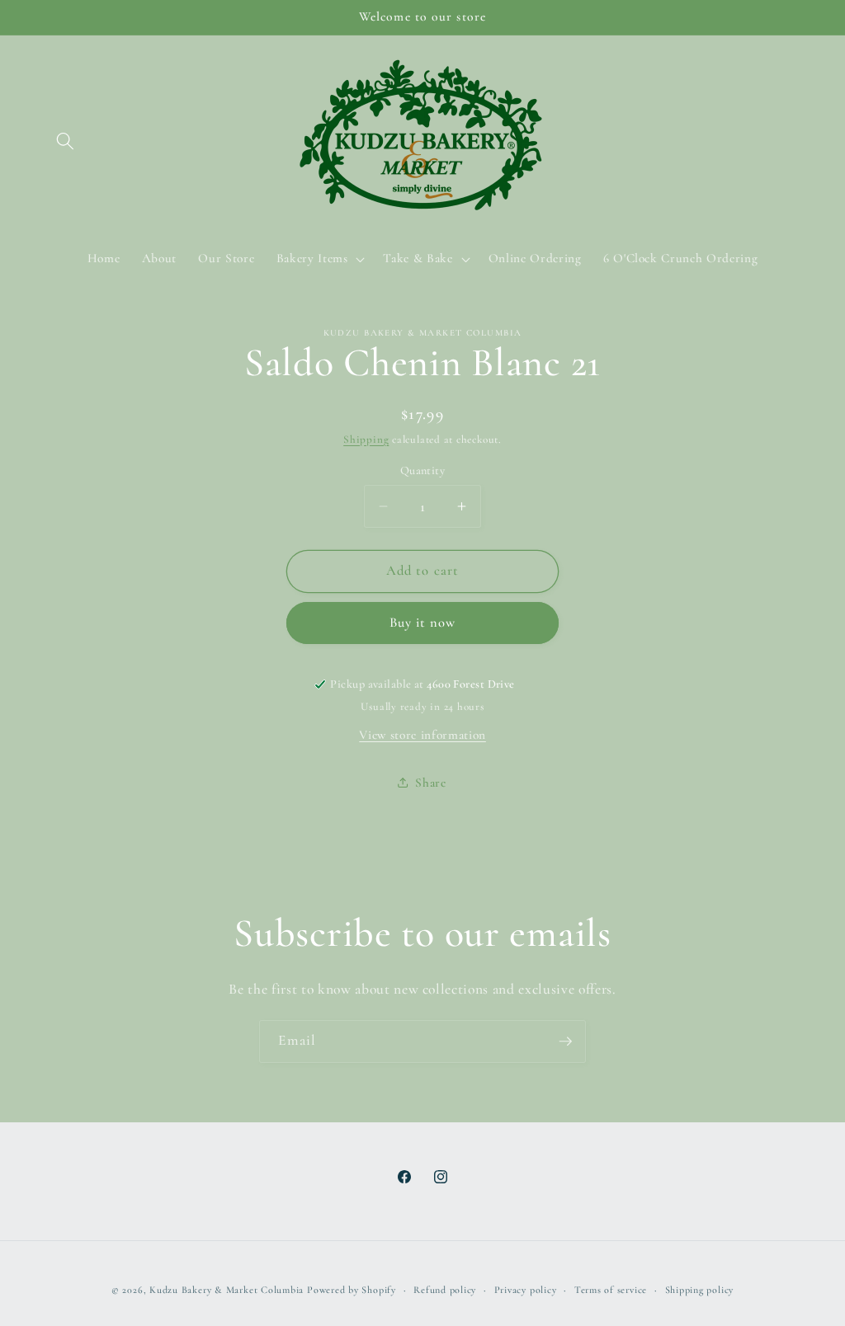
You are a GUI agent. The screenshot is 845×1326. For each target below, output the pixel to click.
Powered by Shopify (351, 1289)
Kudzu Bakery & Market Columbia (226, 1289)
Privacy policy (525, 1289)
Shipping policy (699, 1289)
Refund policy (444, 1289)
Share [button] (430, 782)
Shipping (366, 439)
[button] (65, 141)
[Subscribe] (565, 1041)
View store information (422, 734)
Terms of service (610, 1289)
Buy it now (422, 622)
